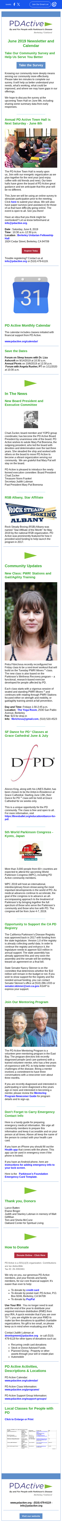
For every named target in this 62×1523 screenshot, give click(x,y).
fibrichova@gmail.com (24, 719)
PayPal (30, 1299)
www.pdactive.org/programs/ (22, 1389)
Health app (11, 1149)
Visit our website (31, 1516)
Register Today (31, 251)
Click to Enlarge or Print (19, 1419)
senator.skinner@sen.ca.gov (22, 986)
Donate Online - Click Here (31, 1255)
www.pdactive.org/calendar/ (21, 341)
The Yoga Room (27, 710)
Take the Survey (31, 65)
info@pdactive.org (16, 223)
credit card (32, 1290)
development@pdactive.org (21, 1335)
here (14, 202)
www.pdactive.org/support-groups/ (25, 1398)
